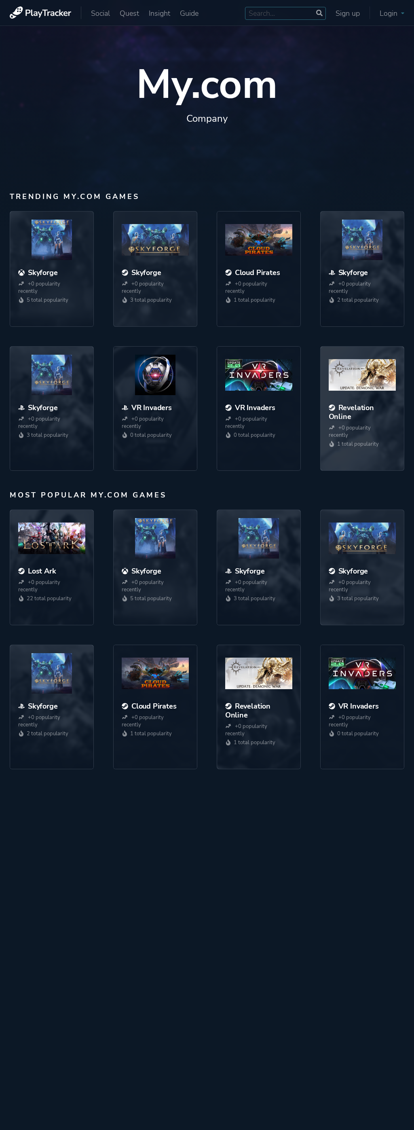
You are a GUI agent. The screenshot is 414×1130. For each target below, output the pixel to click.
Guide (189, 13)
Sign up (348, 13)
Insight (159, 13)
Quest (129, 13)
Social (100, 13)
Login (389, 13)
